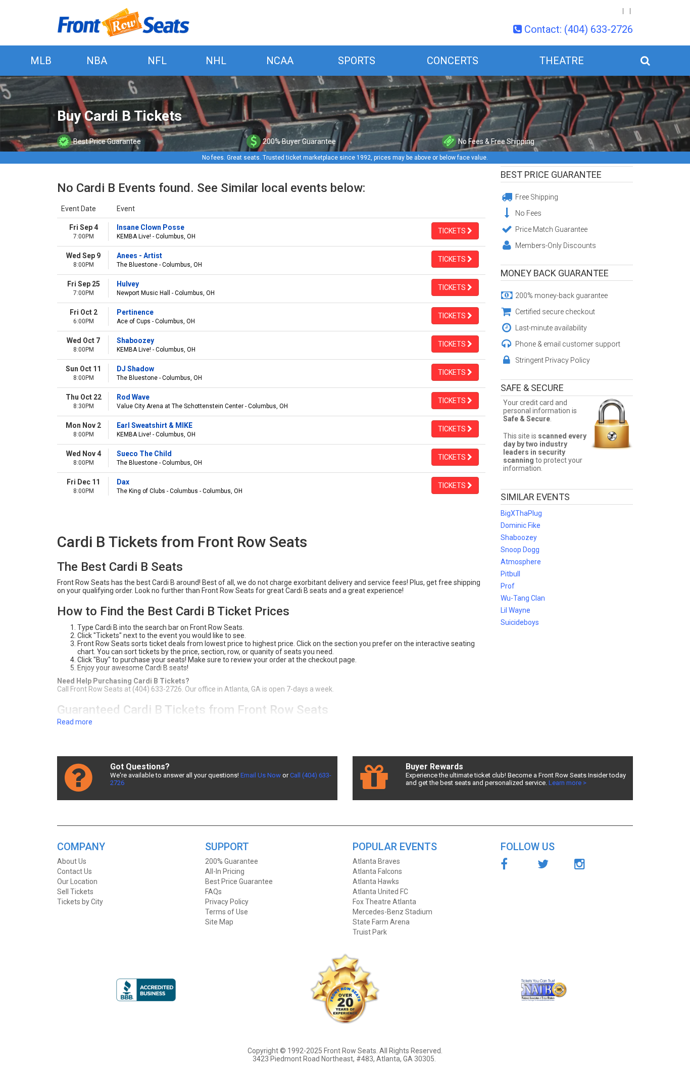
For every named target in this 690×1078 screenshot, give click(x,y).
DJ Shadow (135, 369)
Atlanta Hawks (376, 881)
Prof (508, 586)
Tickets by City (80, 902)
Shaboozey (135, 340)
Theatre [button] (561, 61)
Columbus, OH (175, 236)
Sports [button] (356, 61)
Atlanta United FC (380, 892)
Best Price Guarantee (551, 174)
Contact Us (74, 871)
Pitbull (510, 574)
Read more (74, 722)
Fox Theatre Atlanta (384, 902)
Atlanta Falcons (377, 871)
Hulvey (128, 284)
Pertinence (135, 312)
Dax (123, 482)
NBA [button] (96, 61)
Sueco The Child (144, 454)
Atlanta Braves (376, 861)
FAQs (213, 892)
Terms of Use (226, 912)
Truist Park (370, 932)
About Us (71, 861)
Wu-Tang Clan (523, 598)
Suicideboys (520, 622)
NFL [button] (157, 61)
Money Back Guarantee (555, 273)
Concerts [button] (452, 61)
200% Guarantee (231, 861)
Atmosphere (521, 562)
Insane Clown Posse (150, 227)
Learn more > (567, 783)
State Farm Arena (381, 922)
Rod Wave (133, 397)
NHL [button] (216, 61)
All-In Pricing (224, 871)
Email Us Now (260, 775)
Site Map (219, 922)
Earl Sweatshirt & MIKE (154, 425)
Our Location (77, 881)
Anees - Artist (139, 256)
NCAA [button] (279, 61)
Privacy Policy (227, 902)
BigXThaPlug (521, 513)
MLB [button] (41, 61)
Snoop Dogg (520, 550)
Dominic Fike (520, 525)
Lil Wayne (515, 610)
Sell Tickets (75, 892)
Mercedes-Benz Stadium (392, 912)
